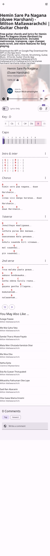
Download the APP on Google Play (17, 50)
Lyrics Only (15, 109)
